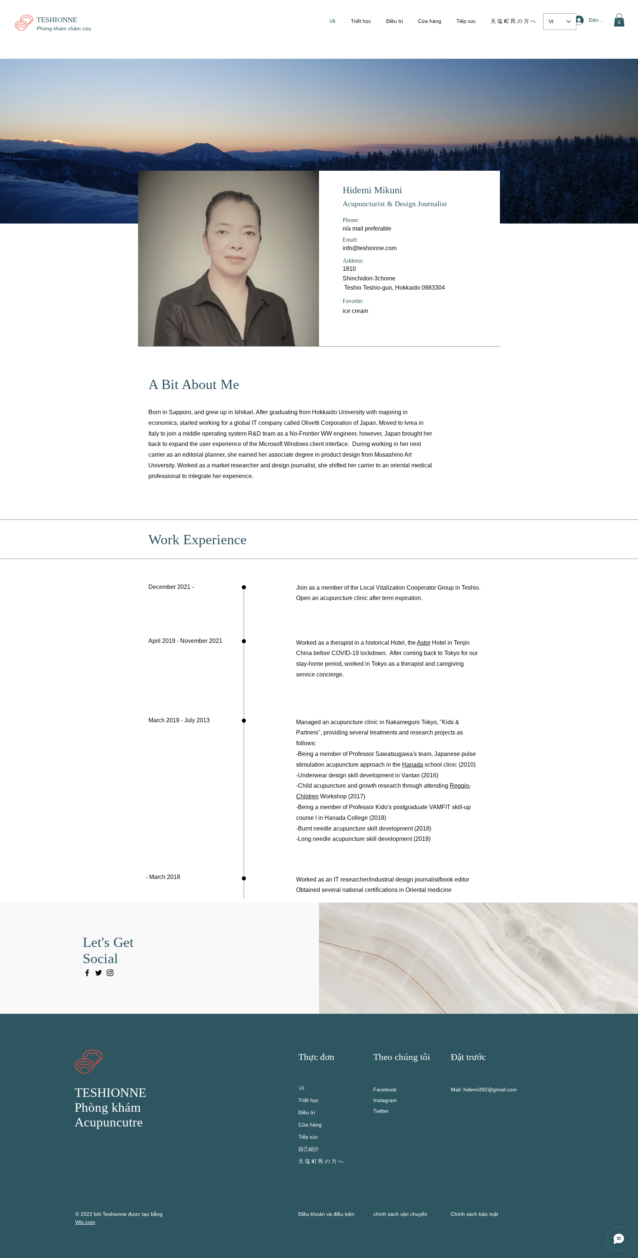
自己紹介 (308, 1149)
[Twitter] (98, 972)
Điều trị (306, 1112)
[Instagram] (110, 972)
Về (301, 1088)
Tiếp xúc (308, 1137)
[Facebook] (87, 972)
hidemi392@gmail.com (490, 1089)
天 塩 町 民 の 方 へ (320, 1161)
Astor (424, 643)
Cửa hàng (310, 1125)
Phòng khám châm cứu (64, 28)
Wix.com (85, 1222)
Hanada (412, 764)
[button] (619, 20)
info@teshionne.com (370, 248)
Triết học (308, 1100)
